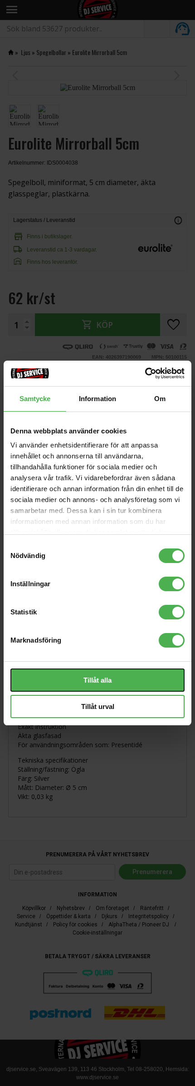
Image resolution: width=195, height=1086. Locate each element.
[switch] (172, 584)
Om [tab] (160, 398)
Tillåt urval (97, 706)
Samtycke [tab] (35, 398)
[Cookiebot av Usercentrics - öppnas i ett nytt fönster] (145, 373)
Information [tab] (97, 398)
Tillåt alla (97, 680)
